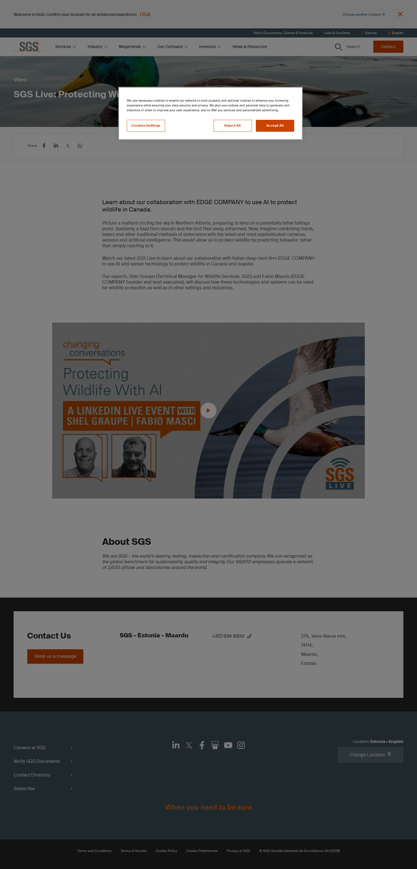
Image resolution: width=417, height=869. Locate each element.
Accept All (275, 125)
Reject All (232, 125)
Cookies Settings (146, 125)
